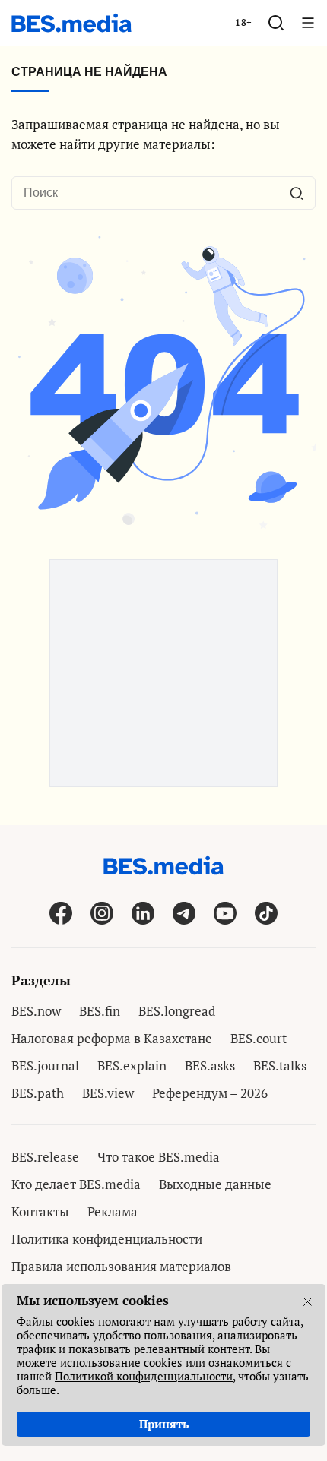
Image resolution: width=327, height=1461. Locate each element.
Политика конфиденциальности (106, 1239)
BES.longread (176, 1011)
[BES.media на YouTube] (225, 913)
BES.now (36, 1011)
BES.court (258, 1038)
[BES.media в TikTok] (266, 913)
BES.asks (210, 1065)
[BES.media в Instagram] (101, 913)
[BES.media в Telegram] (184, 913)
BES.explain (132, 1065)
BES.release (45, 1156)
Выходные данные (215, 1184)
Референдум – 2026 (210, 1093)
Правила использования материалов (121, 1266)
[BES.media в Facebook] (60, 913)
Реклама (112, 1211)
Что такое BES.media (158, 1156)
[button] (276, 23)
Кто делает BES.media (76, 1184)
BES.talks (279, 1065)
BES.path (37, 1093)
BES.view (108, 1093)
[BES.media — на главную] (71, 23)
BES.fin (99, 1011)
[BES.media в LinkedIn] (143, 913)
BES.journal (45, 1065)
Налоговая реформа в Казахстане (111, 1038)
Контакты (40, 1211)
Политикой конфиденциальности (144, 1376)
